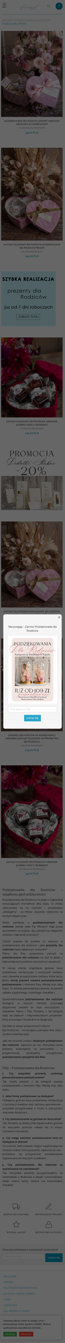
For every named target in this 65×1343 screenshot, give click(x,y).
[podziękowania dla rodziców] (32, 669)
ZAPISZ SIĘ (32, 718)
